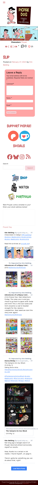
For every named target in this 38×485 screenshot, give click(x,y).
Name (8, 98)
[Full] (16, 46)
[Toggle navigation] (4, 2)
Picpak (24, 42)
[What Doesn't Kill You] (14, 46)
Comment (9, 84)
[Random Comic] (11, 46)
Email (8, 105)
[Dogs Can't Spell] (6, 46)
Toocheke (26, 483)
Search (5, 164)
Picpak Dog (7, 227)
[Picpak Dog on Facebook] (9, 156)
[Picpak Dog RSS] (28, 156)
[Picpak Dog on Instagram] (22, 156)
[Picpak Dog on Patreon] (13, 136)
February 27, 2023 (19, 62)
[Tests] (8, 46)
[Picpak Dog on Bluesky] (16, 156)
